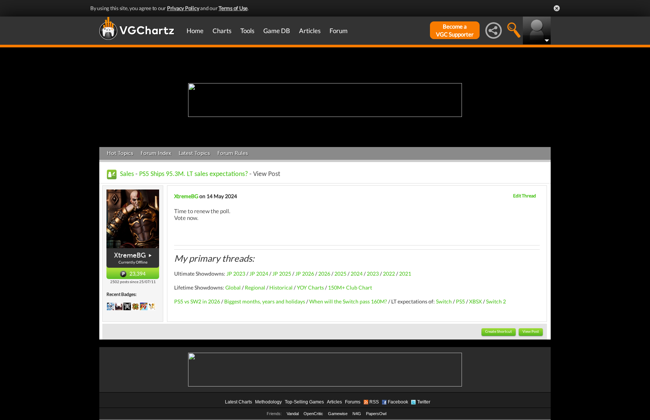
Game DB (276, 31)
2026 (324, 273)
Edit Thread (524, 196)
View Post (530, 332)
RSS (374, 402)
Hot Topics (120, 153)
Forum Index (156, 153)
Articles (309, 31)
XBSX (475, 301)
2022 (389, 273)
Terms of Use (233, 8)
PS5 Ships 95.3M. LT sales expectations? (193, 174)
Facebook (398, 402)
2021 (405, 273)
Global (233, 287)
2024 (357, 273)
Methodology (268, 402)
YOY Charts (310, 287)
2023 (373, 273)
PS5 (460, 301)
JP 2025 (281, 273)
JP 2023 (235, 273)
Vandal (293, 413)
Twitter (423, 402)
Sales (127, 174)
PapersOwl (376, 413)
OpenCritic (313, 413)
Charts (222, 31)
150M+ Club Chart (350, 287)
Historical (280, 287)
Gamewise (338, 413)
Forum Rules (232, 153)
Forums (352, 402)
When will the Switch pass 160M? (348, 301)
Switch (444, 301)
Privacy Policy (183, 8)
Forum (339, 31)
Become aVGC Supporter (455, 30)
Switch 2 (496, 301)
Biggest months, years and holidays (264, 301)
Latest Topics (194, 153)
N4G (356, 413)
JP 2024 (258, 273)
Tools (247, 31)
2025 (340, 273)
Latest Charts (238, 402)
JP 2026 (304, 273)
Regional (255, 287)
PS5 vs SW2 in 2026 (197, 301)
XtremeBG (130, 255)
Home (195, 31)
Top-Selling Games (304, 402)
